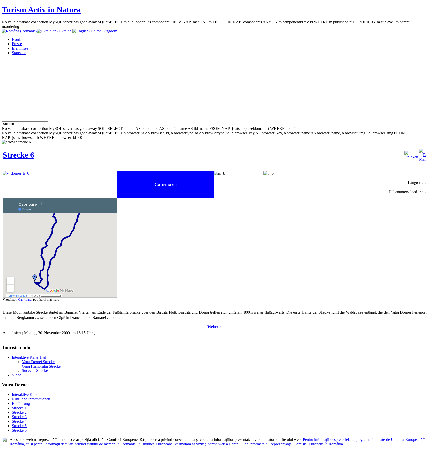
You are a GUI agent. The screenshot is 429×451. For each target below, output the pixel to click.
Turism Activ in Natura (41, 9)
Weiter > (214, 327)
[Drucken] (411, 157)
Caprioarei (25, 299)
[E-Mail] (422, 159)
